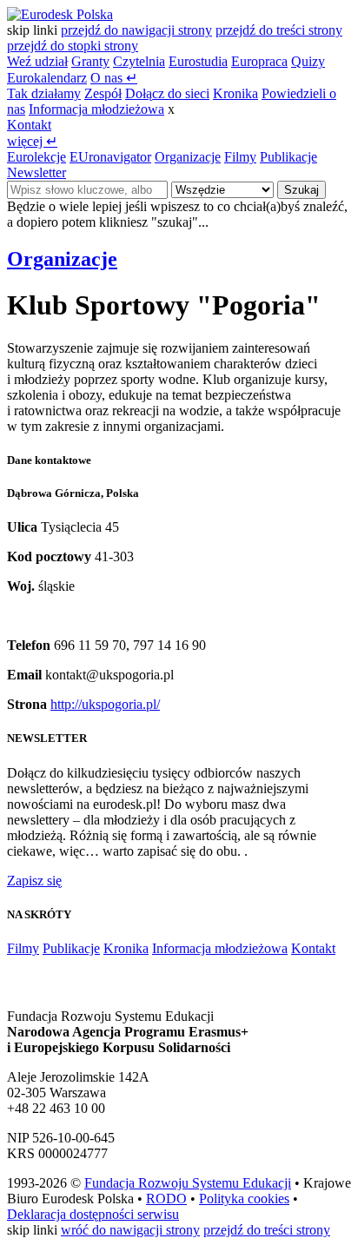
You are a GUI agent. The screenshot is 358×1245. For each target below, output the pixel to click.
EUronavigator (110, 156)
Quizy (308, 61)
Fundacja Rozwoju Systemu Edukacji (187, 1182)
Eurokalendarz (47, 77)
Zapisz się (34, 880)
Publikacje (288, 156)
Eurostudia (198, 61)
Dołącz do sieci (167, 93)
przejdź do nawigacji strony (136, 30)
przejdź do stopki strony (72, 45)
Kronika (235, 93)
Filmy (240, 156)
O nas (113, 77)
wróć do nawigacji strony (130, 1229)
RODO (166, 1198)
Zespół (103, 93)
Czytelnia (139, 61)
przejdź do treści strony (278, 30)
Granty (90, 61)
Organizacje (188, 156)
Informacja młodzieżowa (96, 109)
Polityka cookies (244, 1198)
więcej (32, 141)
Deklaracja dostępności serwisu (93, 1214)
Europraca (259, 61)
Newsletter (36, 172)
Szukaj (301, 189)
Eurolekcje (36, 156)
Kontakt (29, 124)
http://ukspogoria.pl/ (105, 704)
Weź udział (37, 61)
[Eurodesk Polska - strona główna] (60, 14)
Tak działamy (44, 93)
